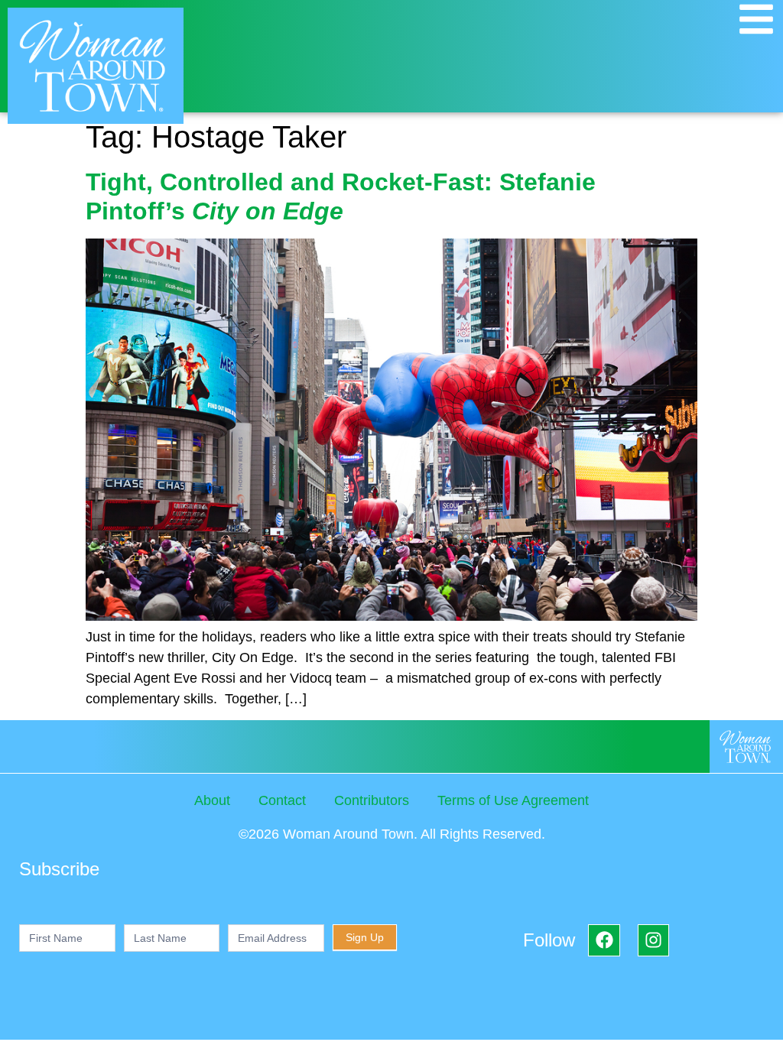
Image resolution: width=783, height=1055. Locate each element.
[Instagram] (653, 940)
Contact (282, 800)
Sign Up (365, 937)
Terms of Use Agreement (513, 800)
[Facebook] (603, 940)
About (212, 800)
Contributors (371, 800)
